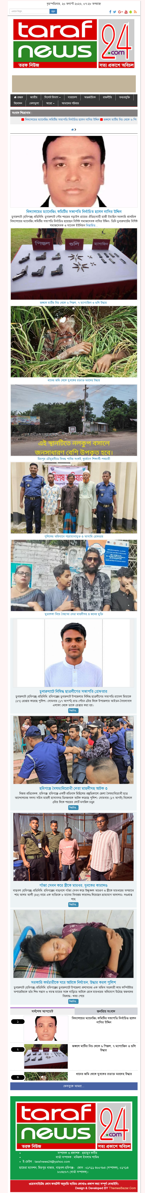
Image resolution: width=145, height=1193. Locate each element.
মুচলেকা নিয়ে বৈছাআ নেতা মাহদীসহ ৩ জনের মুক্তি (74, 614)
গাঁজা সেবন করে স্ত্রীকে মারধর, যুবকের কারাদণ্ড (73, 885)
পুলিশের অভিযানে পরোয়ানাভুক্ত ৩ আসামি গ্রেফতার (73, 536)
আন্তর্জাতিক (90, 97)
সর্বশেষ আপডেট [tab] (42, 1011)
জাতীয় (33, 97)
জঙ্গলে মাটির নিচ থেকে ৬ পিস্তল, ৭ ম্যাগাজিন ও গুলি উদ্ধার (101, 120)
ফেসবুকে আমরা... (73, 1086)
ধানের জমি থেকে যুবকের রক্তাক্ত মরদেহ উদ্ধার (74, 380)
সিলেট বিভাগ (52, 97)
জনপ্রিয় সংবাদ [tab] (106, 1011)
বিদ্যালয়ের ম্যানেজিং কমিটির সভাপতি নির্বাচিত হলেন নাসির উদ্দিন (73, 211)
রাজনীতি (107, 97)
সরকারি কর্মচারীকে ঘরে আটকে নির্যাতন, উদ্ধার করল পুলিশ (73, 982)
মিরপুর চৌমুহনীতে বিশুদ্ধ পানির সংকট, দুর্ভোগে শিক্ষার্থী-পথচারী (74, 459)
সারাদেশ (72, 97)
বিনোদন (18, 103)
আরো (49, 103)
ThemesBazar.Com (122, 1188)
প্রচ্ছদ (20, 97)
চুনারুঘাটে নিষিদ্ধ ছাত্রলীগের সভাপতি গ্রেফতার (73, 691)
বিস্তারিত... (92, 225)
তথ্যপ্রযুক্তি (124, 97)
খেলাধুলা (34, 103)
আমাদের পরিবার (70, 103)
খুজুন (53, 11)
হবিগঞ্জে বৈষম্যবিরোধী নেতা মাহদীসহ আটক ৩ (73, 788)
